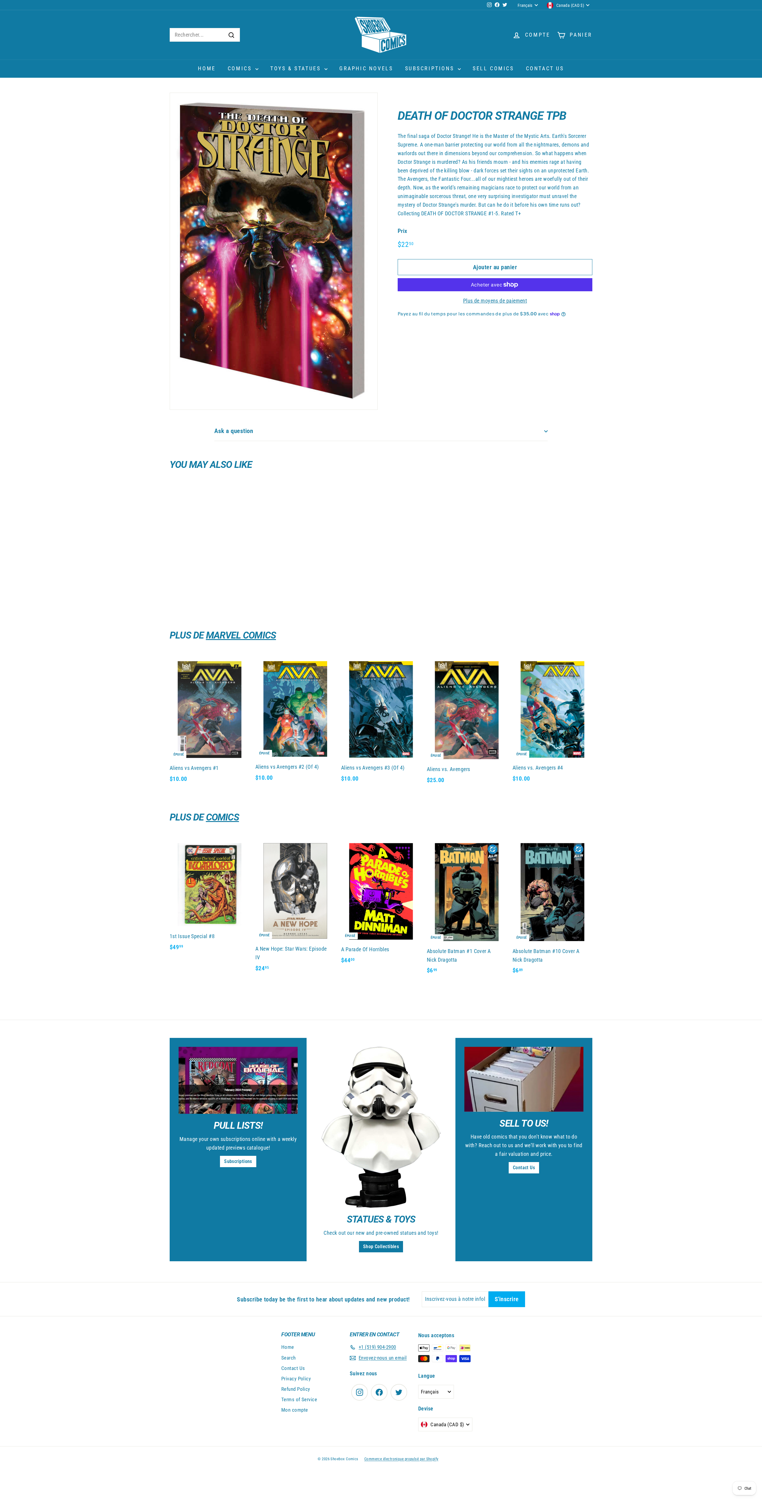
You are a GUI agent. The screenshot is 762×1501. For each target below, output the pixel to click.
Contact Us (545, 68)
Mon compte (294, 1410)
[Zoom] (273, 251)
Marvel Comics (241, 635)
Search (288, 1358)
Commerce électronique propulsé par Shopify (401, 1459)
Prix (402, 231)
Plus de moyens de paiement (495, 301)
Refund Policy (295, 1389)
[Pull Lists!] (238, 1080)
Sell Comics (493, 68)
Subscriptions (430, 68)
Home (207, 68)
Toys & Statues (296, 68)
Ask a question (233, 431)
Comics (241, 68)
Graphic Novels (366, 68)
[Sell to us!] (523, 1079)
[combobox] (205, 35)
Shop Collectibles (381, 1246)
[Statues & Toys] (381, 1127)
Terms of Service (299, 1399)
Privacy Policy (296, 1379)
